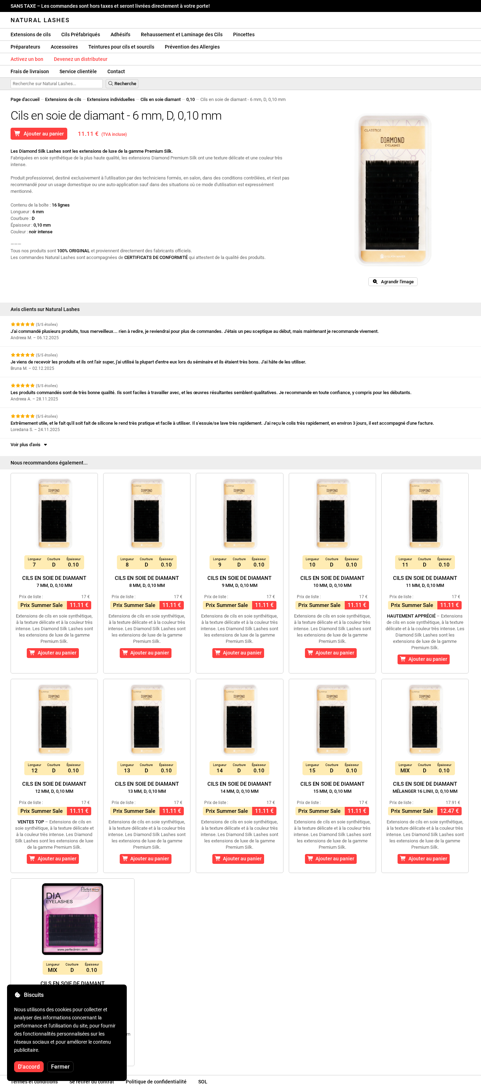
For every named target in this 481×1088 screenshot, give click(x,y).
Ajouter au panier (42, 134)
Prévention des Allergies (192, 47)
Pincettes (244, 34)
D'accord (29, 1066)
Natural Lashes (40, 20)
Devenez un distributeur (80, 59)
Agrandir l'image (396, 281)
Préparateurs (25, 47)
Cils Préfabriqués (80, 34)
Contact (116, 71)
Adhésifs (120, 34)
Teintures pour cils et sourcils (121, 47)
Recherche (124, 83)
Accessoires (64, 47)
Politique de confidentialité (156, 1081)
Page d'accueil (25, 99)
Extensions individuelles (111, 99)
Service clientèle (78, 71)
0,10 (190, 99)
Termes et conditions (34, 1081)
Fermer (60, 1066)
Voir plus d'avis (27, 444)
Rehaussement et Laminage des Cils (182, 34)
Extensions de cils (31, 34)
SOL (202, 1081)
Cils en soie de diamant (54, 581)
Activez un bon (27, 59)
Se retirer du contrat (91, 1081)
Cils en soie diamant (160, 99)
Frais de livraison (30, 71)
